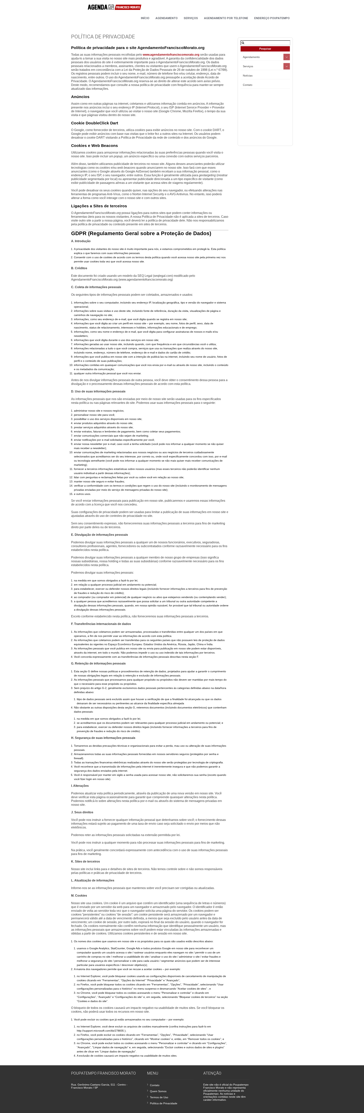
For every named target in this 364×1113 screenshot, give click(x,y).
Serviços (191, 18)
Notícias (248, 75)
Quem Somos (158, 1091)
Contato (247, 84)
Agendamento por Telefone (226, 18)
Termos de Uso (159, 1097)
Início (145, 18)
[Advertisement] (272, 115)
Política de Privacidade (163, 1103)
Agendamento (166, 18)
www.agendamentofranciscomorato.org (171, 54)
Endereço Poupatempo (272, 18)
